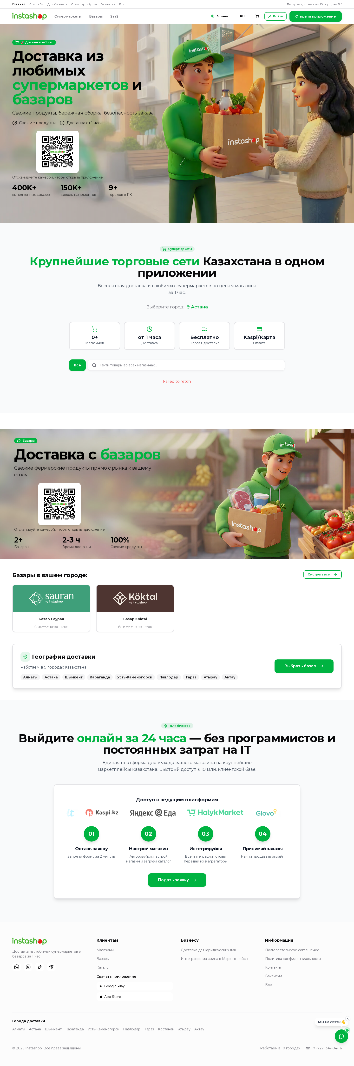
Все (77, 365)
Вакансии (108, 4)
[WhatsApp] (16, 967)
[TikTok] (39, 967)
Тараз (149, 1029)
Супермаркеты (67, 16)
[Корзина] (257, 16)
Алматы (18, 1029)
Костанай (166, 1029)
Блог (123, 4)
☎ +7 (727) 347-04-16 (324, 1048)
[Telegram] (51, 967)
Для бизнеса (57, 4)
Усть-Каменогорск (103, 1029)
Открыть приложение (315, 16)
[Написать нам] (341, 1036)
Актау (199, 1029)
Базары (96, 16)
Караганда (75, 1029)
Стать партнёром (84, 4)
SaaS (114, 16)
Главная (18, 4)
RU (242, 16)
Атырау (184, 1029)
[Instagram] (28, 967)
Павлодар (131, 1029)
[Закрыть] (347, 1018)
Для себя (36, 4)
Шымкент (53, 1029)
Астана (199, 307)
